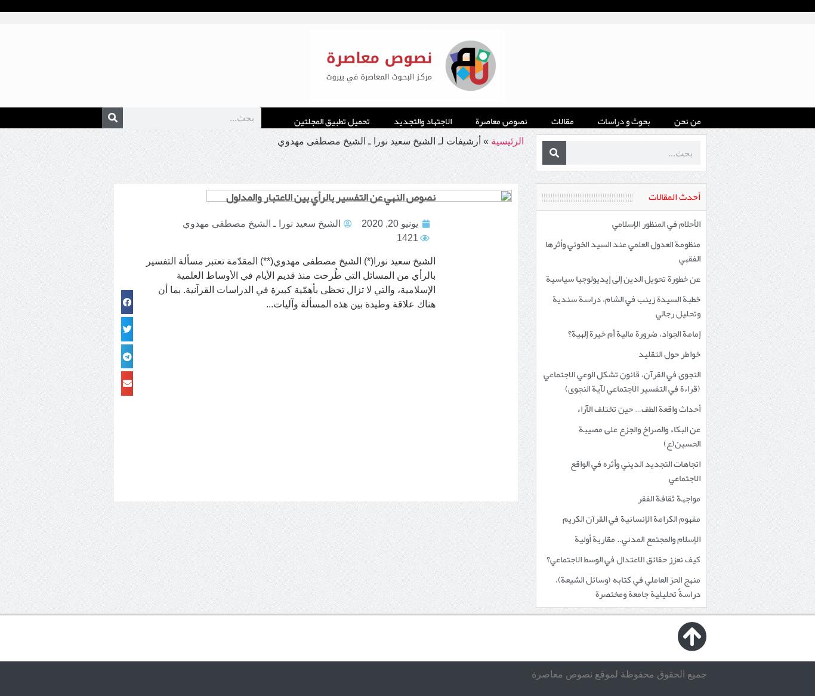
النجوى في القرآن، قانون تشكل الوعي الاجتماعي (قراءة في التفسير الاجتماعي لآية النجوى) (622, 381)
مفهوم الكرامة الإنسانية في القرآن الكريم (631, 519)
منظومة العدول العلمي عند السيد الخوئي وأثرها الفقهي (622, 251)
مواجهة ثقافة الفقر (669, 498)
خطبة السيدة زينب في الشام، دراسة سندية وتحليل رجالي (626, 306)
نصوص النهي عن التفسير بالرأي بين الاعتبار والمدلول (331, 197)
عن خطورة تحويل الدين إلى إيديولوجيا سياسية (623, 279)
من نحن (687, 121)
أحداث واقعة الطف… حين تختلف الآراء (638, 409)
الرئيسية (507, 141)
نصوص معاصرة (501, 121)
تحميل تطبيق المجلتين (332, 121)
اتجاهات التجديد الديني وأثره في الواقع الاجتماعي (635, 471)
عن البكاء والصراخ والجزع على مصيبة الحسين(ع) (639, 436)
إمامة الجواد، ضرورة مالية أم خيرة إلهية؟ (634, 334)
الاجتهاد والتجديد (423, 121)
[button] (127, 302)
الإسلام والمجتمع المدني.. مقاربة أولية (637, 539)
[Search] (112, 117)
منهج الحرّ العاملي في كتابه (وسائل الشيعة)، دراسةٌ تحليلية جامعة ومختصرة (627, 587)
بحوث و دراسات (624, 121)
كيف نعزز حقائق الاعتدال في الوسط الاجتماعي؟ (623, 559)
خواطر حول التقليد (669, 354)
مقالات (562, 121)
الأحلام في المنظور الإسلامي (656, 224)
